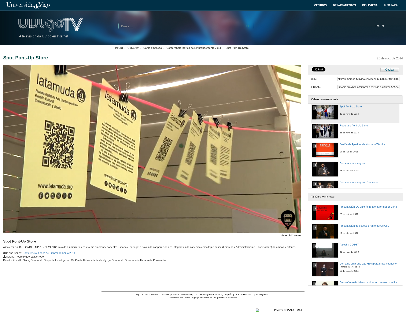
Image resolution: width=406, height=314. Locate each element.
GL (383, 26)
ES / (378, 26)
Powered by (288, 310)
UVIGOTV (133, 48)
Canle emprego (152, 48)
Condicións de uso (207, 297)
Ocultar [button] (389, 69)
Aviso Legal (190, 297)
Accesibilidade (176, 297)
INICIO (119, 48)
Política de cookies (227, 297)
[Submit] (248, 26)
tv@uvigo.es (262, 294)
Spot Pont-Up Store (237, 48)
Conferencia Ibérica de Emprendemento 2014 (193, 48)
